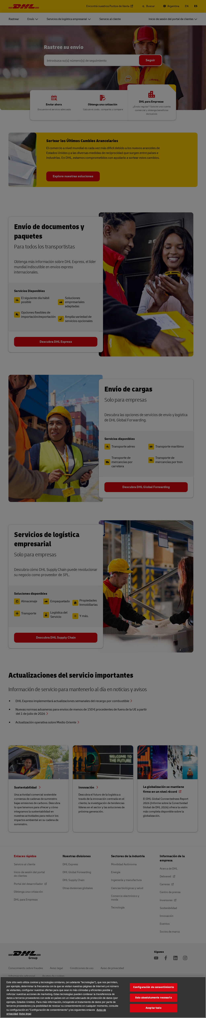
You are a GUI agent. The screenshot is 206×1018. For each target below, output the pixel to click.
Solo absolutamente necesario (153, 997)
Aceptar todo (153, 1008)
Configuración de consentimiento (153, 987)
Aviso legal (25, 1013)
